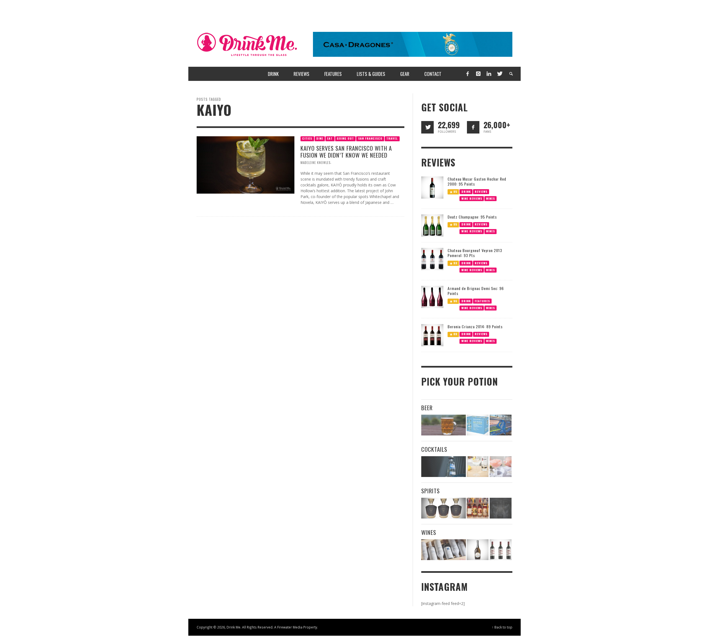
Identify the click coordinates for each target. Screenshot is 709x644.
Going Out (345, 138)
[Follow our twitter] (427, 127)
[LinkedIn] (489, 74)
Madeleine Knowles (315, 162)
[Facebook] (467, 74)
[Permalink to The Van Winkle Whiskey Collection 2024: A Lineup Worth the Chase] (478, 508)
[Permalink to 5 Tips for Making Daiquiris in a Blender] (501, 466)
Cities (307, 138)
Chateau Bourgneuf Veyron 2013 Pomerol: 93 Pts (475, 252)
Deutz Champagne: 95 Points (472, 217)
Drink (466, 191)
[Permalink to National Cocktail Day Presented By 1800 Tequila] (443, 466)
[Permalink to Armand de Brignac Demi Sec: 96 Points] (432, 296)
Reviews (481, 191)
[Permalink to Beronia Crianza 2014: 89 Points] (432, 334)
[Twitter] (499, 74)
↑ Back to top (502, 627)
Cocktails (434, 449)
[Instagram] (478, 74)
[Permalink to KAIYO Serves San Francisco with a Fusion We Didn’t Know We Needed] (245, 164)
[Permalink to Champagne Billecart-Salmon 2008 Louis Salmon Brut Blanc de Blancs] (478, 549)
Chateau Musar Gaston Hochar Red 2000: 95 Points (477, 181)
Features (482, 301)
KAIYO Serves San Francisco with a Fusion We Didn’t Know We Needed (346, 151)
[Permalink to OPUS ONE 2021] (443, 549)
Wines (490, 198)
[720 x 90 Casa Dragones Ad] (412, 44)
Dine (319, 138)
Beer (427, 407)
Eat (330, 138)
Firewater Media (289, 627)
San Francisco (370, 138)
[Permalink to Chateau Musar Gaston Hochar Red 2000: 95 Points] (432, 186)
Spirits (430, 490)
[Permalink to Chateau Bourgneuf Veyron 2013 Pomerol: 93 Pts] (432, 258)
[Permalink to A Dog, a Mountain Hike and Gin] (501, 508)
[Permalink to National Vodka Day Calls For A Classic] (478, 466)
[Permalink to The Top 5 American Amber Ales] (443, 425)
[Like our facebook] (473, 127)
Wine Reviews (471, 198)
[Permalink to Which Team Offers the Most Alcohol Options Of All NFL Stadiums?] (501, 425)
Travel (392, 138)
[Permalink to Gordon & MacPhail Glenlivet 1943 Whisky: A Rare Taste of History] (443, 508)
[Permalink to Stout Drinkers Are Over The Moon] (478, 425)
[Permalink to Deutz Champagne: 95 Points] (432, 225)
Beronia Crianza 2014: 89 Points (475, 326)
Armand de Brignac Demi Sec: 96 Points (476, 290)
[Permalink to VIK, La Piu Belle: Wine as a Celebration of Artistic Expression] (501, 549)
